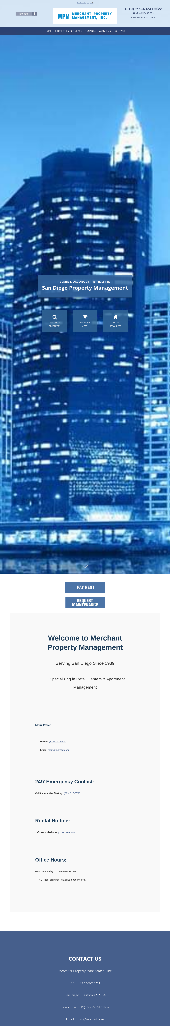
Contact (119, 31)
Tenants (90, 31)
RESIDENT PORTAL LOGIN (143, 18)
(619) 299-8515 (66, 832)
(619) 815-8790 (72, 793)
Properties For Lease (68, 31)
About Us (105, 31)
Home (48, 31)
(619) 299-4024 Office (143, 9)
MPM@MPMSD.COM (145, 13)
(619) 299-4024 (57, 741)
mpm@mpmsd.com (58, 750)
